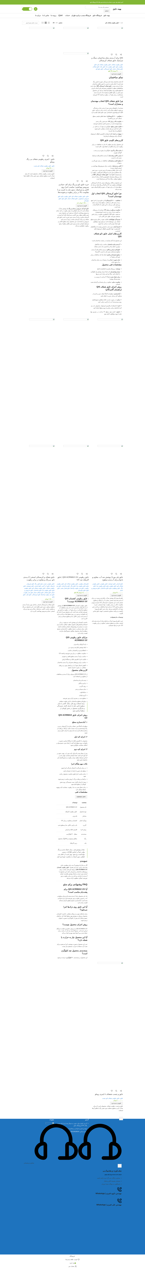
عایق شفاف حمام (118, 69)
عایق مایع (64, 198)
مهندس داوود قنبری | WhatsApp (109, 1193)
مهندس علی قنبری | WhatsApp (109, 1205)
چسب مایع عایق (42, 584)
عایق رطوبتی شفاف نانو (104, 64)
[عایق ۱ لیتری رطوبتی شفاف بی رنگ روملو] (42, 90)
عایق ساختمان (105, 588)
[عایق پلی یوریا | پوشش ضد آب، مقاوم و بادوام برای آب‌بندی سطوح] (110, 381)
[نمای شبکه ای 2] (49, 23)
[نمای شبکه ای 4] (43, 23)
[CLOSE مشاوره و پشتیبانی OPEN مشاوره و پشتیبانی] (120, 1166)
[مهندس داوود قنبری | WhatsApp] (119, 1189)
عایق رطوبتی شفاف (117, 64)
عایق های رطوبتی (84, 584)
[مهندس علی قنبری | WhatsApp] (119, 1201)
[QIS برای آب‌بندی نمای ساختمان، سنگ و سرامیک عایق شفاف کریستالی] (110, 39)
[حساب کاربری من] (35, 9)
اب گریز (44, 586)
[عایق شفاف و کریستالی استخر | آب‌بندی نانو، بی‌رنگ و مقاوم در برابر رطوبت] (42, 381)
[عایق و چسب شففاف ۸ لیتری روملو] (110, 1025)
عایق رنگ (102, 66)
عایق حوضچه (112, 584)
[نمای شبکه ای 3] (46, 23)
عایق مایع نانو (99, 69)
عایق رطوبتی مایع (66, 196)
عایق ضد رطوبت (28, 592)
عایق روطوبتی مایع (114, 588)
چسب (35, 166)
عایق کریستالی (108, 69)
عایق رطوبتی (104, 584)
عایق (87, 196)
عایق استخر (119, 584)
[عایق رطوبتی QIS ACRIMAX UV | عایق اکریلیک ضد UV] (76, 381)
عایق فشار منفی (65, 588)
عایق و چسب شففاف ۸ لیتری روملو (109, 1094)
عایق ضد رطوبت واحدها (77, 588)
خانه (122, 22)
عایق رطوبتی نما (110, 66)
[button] (116, 74)
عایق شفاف (96, 66)
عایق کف (28, 594)
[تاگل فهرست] (121, 1118)
